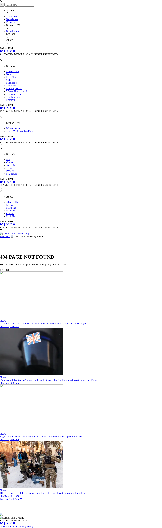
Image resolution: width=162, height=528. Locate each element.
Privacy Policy (26, 526)
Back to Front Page (10, 499)
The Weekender (14, 94)
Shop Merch (12, 31)
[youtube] (14, 51)
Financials (11, 210)
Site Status (11, 173)
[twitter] (7, 523)
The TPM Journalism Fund (19, 131)
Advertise (11, 165)
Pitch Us (10, 216)
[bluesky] (1, 51)
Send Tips (5, 236)
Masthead (11, 207)
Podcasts (10, 22)
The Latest (11, 16)
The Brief (11, 85)
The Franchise (13, 97)
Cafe (8, 80)
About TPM (12, 202)
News (9, 74)
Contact (10, 162)
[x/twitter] (7, 51)
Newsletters (12, 19)
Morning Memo (14, 88)
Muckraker (11, 82)
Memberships (13, 128)
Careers (10, 213)
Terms (9, 168)
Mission (10, 205)
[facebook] (4, 51)
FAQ (8, 159)
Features (10, 99)
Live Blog (11, 77)
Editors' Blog (12, 71)
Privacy (10, 170)
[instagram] (10, 51)
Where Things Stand (16, 91)
